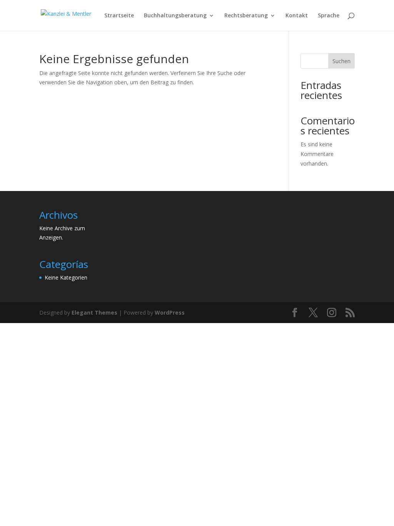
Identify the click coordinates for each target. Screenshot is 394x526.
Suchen (341, 61)
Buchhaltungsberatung (175, 16)
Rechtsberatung (246, 16)
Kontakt (296, 16)
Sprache (328, 16)
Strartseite (119, 16)
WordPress (170, 312)
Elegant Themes (94, 312)
